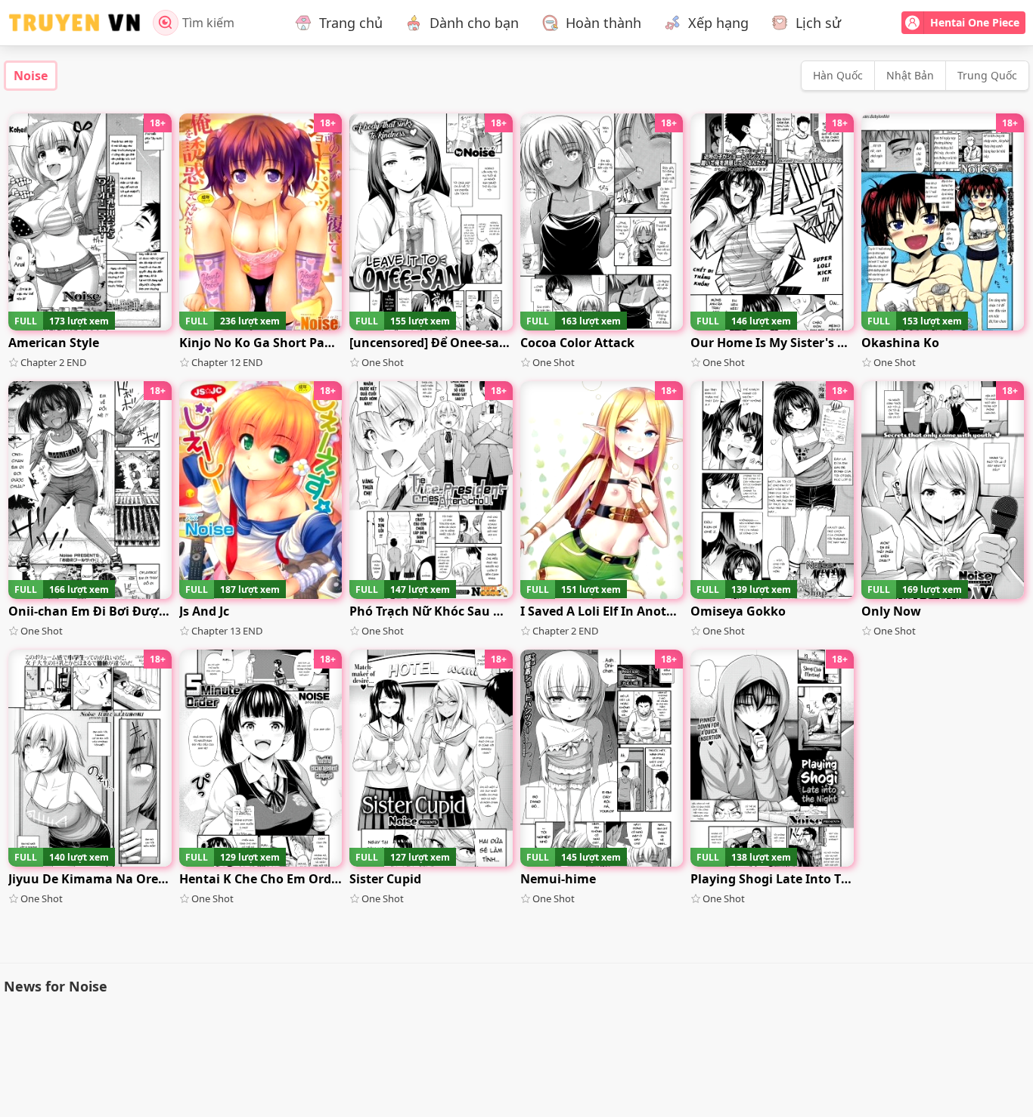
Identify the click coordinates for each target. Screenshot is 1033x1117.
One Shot (382, 362)
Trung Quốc (987, 75)
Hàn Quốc (838, 75)
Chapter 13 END (226, 631)
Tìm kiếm (208, 22)
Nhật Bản (910, 75)
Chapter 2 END (53, 362)
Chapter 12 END (226, 362)
